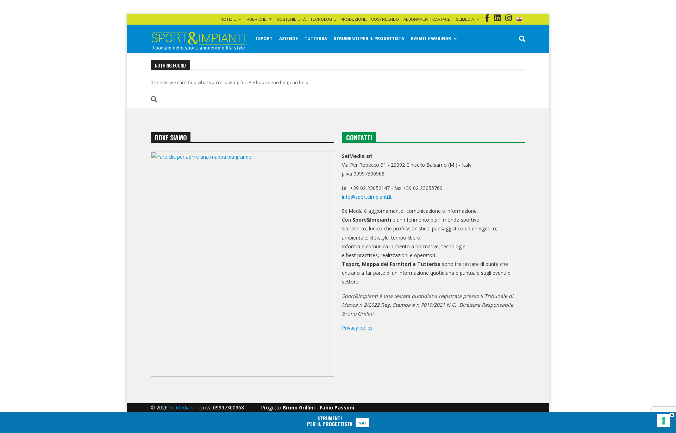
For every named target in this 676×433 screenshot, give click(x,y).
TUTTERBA (316, 39)
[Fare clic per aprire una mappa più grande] (242, 264)
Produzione (353, 19)
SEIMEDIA (465, 19)
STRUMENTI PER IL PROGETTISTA (369, 39)
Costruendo (385, 19)
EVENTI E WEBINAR (431, 39)
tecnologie (323, 19)
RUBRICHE (256, 19)
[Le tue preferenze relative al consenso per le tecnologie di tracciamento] (663, 420)
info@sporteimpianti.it (367, 196)
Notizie (228, 19)
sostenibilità (291, 19)
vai (362, 422)
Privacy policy (357, 327)
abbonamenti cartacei (427, 19)
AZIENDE (288, 39)
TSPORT (264, 39)
